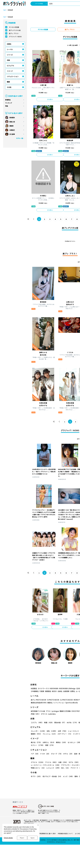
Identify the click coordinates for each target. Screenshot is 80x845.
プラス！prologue (52, 711)
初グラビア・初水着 (52, 776)
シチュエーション (13, 76)
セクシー (37, 745)
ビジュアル (10, 66)
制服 (49, 722)
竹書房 (41, 691)
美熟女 (61, 742)
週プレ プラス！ (14, 33)
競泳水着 (60, 722)
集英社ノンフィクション (56, 702)
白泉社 (60, 691)
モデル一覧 (19, 138)
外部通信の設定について (65, 833)
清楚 (49, 745)
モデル (74, 762)
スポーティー (65, 734)
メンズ (68, 776)
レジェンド (53, 768)
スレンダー (38, 731)
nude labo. (52, 714)
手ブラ (36, 776)
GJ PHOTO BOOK (66, 700)
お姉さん (49, 742)
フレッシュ (50, 734)
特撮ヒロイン (38, 768)
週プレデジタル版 (15, 30)
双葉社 (72, 691)
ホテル (68, 754)
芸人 (65, 768)
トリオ (45, 754)
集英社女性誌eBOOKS (39, 702)
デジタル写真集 (14, 27)
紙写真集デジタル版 (38, 711)
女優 (63, 762)
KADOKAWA (54, 688)
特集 (6, 106)
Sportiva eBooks (71, 702)
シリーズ (10, 55)
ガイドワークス (43, 688)
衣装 (8, 60)
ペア (35, 754)
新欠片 (54, 691)
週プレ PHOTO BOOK (38, 700)
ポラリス (44, 714)
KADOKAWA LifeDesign (67, 688)
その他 (9, 87)
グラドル (37, 762)
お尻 (62, 731)
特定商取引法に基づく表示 (47, 833)
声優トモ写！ (35, 714)
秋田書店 (34, 688)
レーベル (10, 49)
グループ (56, 754)
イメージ (10, 71)
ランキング (8, 103)
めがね (72, 722)
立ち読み (50, 99)
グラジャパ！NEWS (15, 36)
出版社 (9, 44)
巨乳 (52, 731)
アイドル (51, 762)
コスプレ (37, 722)
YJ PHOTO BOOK (53, 700)
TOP (4, 10)
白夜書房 (66, 691)
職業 (8, 82)
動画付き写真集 (65, 711)
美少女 (36, 742)
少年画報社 (35, 691)
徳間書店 (48, 691)
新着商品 (8, 100)
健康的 (36, 734)
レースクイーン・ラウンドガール (45, 765)
